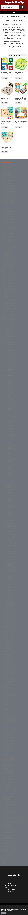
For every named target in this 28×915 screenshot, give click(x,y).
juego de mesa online (7, 654)
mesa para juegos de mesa (9, 289)
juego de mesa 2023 (7, 754)
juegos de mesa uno (7, 367)
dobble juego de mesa (8, 796)
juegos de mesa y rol (7, 363)
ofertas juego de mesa (8, 266)
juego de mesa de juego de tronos (10, 718)
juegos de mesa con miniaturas (10, 556)
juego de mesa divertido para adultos (11, 706)
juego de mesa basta (7, 739)
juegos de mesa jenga (8, 456)
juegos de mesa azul (7, 578)
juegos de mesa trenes (8, 372)
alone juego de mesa (7, 862)
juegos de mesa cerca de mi (9, 567)
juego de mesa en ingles (8, 695)
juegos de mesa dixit (7, 503)
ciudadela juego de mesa (8, 824)
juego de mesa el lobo (8, 698)
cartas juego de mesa (7, 838)
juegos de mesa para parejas (9, 409)
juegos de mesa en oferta (8, 494)
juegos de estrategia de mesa (9, 597)
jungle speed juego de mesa (9, 324)
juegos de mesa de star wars (9, 517)
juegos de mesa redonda (8, 398)
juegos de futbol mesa (8, 592)
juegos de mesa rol (7, 395)
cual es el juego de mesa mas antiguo (11, 812)
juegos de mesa (6, 586)
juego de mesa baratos (8, 742)
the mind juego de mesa (8, 202)
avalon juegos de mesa (8, 856)
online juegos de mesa (8, 263)
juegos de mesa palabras (8, 423)
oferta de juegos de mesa (8, 274)
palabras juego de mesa (8, 258)
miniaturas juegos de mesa (9, 286)
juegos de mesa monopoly (9, 433)
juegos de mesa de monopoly (9, 529)
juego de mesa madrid (8, 667)
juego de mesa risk (7, 642)
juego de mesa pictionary (8, 645)
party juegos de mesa (7, 252)
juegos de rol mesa (7, 347)
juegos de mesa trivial (8, 369)
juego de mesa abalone (8, 753)
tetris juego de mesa (7, 207)
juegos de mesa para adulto (9, 420)
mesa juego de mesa (7, 294)
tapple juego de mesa (7, 208)
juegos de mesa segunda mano (10, 391)
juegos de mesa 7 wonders (9, 584)
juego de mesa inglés (7, 678)
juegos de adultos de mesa (9, 603)
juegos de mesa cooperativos (9, 547)
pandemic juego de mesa (8, 255)
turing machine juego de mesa (9, 180)
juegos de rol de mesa (8, 350)
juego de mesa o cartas (8, 659)
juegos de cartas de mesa (8, 601)
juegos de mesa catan (8, 568)
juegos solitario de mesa (8, 328)
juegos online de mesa (8, 334)
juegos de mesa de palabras (9, 528)
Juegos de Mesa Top (14, 2)
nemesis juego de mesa (8, 275)
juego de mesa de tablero (8, 712)
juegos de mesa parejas (8, 406)
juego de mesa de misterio (9, 717)
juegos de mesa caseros (8, 570)
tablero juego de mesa (8, 219)
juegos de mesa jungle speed (9, 451)
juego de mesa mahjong (8, 665)
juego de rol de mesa (7, 622)
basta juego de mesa (7, 848)
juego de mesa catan (7, 735)
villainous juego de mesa (8, 175)
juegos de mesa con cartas (9, 559)
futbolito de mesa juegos (8, 771)
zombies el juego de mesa (9, 166)
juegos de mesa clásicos (8, 564)
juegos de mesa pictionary (9, 403)
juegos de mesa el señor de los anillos (11, 498)
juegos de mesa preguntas (9, 400)
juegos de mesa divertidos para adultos (12, 505)
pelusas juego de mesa (8, 249)
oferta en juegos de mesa (8, 272)
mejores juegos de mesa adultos (10, 310)
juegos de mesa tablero (8, 383)
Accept (4, 912)
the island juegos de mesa (9, 203)
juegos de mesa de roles (8, 520)
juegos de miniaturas (7, 359)
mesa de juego (6, 297)
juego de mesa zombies (8, 623)
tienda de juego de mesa (8, 200)
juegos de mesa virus (7, 366)
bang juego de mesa (7, 852)
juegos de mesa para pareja (9, 411)
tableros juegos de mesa (8, 216)
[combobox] (10, 7)
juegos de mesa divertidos (9, 506)
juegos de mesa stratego (8, 384)
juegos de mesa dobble (8, 501)
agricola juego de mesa (8, 863)
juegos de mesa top (7, 375)
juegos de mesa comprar (8, 561)
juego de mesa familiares (8, 690)
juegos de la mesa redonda (9, 587)
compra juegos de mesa (8, 815)
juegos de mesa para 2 (8, 422)
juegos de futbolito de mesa (9, 590)
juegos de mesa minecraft (9, 439)
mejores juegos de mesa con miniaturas (12, 308)
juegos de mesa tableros (8, 381)
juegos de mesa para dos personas (11, 416)
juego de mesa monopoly (8, 662)
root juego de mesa (7, 239)
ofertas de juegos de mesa (9, 269)
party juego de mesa (7, 253)
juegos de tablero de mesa (9, 345)
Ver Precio (4, 78)
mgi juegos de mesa (7, 288)
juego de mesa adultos (8, 749)
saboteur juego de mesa (8, 233)
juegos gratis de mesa (8, 338)
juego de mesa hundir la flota (9, 681)
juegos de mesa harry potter (9, 467)
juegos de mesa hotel (7, 462)
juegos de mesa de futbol (8, 539)
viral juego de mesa (7, 174)
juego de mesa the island (8, 629)
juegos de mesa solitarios (8, 388)
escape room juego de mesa (9, 792)
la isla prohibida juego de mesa (10, 320)
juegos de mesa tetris (7, 380)
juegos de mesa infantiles (8, 459)
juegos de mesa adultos (8, 583)
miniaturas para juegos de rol (9, 283)
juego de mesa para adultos (9, 651)
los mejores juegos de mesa (9, 316)
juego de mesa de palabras (9, 715)
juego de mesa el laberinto (9, 700)
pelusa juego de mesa (8, 250)
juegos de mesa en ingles (8, 495)
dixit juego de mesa (7, 799)
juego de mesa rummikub (8, 639)
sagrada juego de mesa (8, 232)
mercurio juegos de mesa (8, 299)
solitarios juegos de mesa (8, 224)
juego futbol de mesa (7, 617)
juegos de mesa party (7, 405)
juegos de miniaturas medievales (10, 355)
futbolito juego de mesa (8, 770)
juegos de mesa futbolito (8, 473)
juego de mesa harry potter (9, 684)
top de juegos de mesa (8, 183)
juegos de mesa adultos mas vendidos (11, 581)
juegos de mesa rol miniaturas (9, 394)
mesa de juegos (6, 295)
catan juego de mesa (7, 834)
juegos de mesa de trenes (8, 514)
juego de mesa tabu (7, 631)
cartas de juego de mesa (8, 841)
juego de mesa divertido (8, 707)
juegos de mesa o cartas (8, 430)
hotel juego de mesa (7, 760)
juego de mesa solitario (8, 636)
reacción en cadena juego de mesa (10, 242)
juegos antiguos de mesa (8, 609)
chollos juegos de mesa (8, 826)
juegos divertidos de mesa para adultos (12, 341)
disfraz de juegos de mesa (9, 802)
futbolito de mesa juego (8, 773)
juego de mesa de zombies (9, 710)
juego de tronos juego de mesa (10, 618)
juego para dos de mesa (8, 612)
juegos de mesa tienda (8, 378)
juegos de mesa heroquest (9, 464)
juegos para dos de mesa (8, 331)
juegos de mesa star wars (8, 386)
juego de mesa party (7, 648)
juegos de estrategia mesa (9, 595)
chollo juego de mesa (7, 831)
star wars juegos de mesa (8, 222)
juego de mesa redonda (8, 643)
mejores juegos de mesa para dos (10, 303)
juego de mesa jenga (7, 676)
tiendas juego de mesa (8, 186)
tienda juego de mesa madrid (9, 194)
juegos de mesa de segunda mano (10, 519)
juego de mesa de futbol (8, 721)
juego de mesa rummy (8, 637)
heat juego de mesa (7, 763)
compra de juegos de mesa (9, 817)
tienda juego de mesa (7, 197)
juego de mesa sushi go (8, 634)
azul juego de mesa (7, 854)
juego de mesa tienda (7, 628)
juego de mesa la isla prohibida (10, 671)
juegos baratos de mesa (8, 607)
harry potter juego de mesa (9, 767)
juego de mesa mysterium (8, 661)
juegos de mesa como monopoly (10, 562)
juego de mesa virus (7, 626)
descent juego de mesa (8, 810)
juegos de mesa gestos (8, 472)
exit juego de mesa (7, 784)
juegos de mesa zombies (8, 361)
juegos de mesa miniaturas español (11, 436)
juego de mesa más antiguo (9, 664)
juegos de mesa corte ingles (9, 545)
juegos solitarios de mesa (8, 327)
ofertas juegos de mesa (8, 264)
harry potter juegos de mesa (9, 765)
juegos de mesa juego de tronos (10, 455)
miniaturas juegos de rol (8, 285)
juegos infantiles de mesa (8, 336)
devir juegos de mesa (7, 806)
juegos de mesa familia (8, 483)
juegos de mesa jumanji (8, 453)
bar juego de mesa (7, 851)
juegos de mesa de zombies (9, 511)
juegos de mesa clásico (8, 565)
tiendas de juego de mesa (8, 189)
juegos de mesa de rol (8, 522)
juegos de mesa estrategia (9, 484)
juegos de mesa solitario (8, 389)
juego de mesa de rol (7, 714)
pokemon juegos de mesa (8, 246)
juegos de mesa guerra (8, 469)
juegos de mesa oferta (8, 428)
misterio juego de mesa (8, 281)
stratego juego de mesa (8, 221)
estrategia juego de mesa (8, 788)
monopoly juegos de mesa (9, 278)
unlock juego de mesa (8, 178)
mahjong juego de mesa (8, 314)
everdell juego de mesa (8, 785)
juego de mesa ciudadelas (9, 734)
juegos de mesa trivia (7, 370)
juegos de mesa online (8, 425)
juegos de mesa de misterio (9, 531)
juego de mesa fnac (7, 689)
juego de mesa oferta (7, 657)
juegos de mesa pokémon (8, 402)
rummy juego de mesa (8, 235)
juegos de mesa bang (7, 576)
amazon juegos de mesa (8, 859)
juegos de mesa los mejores (9, 445)
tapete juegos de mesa (8, 213)
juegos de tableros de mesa (9, 344)
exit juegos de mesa (7, 782)
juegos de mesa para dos (8, 417)
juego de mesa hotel (7, 682)
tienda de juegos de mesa (8, 199)
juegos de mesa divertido (8, 508)
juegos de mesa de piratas (9, 525)
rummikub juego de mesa (8, 236)
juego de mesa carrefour (8, 737)
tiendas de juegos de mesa (9, 188)
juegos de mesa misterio (8, 434)
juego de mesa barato (8, 743)
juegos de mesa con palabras (9, 553)
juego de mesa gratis (7, 685)
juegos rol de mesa (7, 330)
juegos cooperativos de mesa (9, 604)
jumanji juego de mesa (8, 325)
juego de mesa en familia (8, 696)
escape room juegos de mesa (9, 790)
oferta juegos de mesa (8, 271)
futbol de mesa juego (7, 776)
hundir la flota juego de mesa (9, 759)
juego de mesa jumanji (8, 675)
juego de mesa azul (7, 746)
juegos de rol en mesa (8, 349)
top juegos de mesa (7, 182)
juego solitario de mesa (8, 611)
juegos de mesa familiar (8, 481)
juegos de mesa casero (8, 572)
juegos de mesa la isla (8, 450)
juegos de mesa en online (8, 492)
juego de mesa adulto (8, 751)
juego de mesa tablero (8, 632)
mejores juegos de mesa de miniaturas (11, 306)
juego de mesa (6, 756)
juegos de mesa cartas (8, 573)
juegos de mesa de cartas (8, 544)
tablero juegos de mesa (8, 217)
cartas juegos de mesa (8, 837)
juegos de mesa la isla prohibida (10, 448)
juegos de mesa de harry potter (10, 536)
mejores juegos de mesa (8, 311)
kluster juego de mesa (8, 322)
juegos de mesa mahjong (8, 444)
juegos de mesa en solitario (9, 487)
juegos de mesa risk (7, 397)
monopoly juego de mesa (8, 280)
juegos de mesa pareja (8, 408)
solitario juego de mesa (8, 225)
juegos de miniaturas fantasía (9, 356)
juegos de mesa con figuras (9, 558)
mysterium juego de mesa (8, 277)
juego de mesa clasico (8, 732)
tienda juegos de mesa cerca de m (10, 191)
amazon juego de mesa (8, 860)
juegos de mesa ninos (8, 431)
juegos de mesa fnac (7, 476)
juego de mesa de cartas (8, 724)
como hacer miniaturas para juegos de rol (12, 820)
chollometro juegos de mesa (9, 827)
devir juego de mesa (7, 807)
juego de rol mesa (7, 620)
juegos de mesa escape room (9, 486)
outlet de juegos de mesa (8, 261)
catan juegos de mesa (8, 832)
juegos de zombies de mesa (9, 342)
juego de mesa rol (7, 640)
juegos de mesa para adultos (9, 419)
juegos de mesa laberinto (8, 447)
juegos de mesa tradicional (9, 373)
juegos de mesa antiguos (8, 579)
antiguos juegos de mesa (8, 857)
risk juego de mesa (7, 241)
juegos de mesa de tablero (9, 515)
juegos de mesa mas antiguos (9, 442)
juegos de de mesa (7, 598)
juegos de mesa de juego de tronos (11, 534)
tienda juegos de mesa (8, 193)
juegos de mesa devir (7, 509)
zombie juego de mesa (8, 168)
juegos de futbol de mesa (8, 593)
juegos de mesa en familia (9, 497)
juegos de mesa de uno (8, 512)
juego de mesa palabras (8, 653)
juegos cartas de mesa (8, 606)
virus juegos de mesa (7, 171)
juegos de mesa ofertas (8, 427)
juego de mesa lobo (7, 668)
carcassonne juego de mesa (9, 843)
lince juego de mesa (7, 317)
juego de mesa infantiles (8, 679)
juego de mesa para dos (8, 650)
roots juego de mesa (7, 238)
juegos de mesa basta (8, 575)
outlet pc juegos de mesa (8, 260)
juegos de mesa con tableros (9, 548)
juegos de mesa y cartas (8, 364)
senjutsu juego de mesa (8, 230)
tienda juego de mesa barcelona (10, 196)
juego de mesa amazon (8, 748)
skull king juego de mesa (8, 228)
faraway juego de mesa (8, 781)
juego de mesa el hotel (8, 701)
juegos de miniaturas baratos (9, 358)
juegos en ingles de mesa (8, 339)
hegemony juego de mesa (8, 762)
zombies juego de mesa (8, 164)
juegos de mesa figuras (8, 478)
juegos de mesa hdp (7, 466)
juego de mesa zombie (8, 625)
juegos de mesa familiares (9, 480)
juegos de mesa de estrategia (9, 542)
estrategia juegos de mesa (9, 787)
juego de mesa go (7, 687)
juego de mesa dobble (8, 704)
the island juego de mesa (8, 205)
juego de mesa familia (8, 693)
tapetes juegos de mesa (8, 210)
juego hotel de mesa (7, 615)
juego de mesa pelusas (8, 646)
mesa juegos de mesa (8, 292)
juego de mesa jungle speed (9, 673)
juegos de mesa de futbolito (9, 537)
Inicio (2, 16)
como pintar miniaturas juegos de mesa (12, 818)
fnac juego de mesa (7, 779)
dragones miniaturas (7, 795)
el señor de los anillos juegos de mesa (11, 793)
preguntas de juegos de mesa (9, 244)
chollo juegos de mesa (8, 829)
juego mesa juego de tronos (9, 614)
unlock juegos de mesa (8, 177)
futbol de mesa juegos (8, 774)
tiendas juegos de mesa (8, 185)
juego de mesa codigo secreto (9, 729)
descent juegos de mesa (8, 809)
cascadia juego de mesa (8, 835)
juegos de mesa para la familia (10, 412)
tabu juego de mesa (7, 214)
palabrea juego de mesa (8, 256)
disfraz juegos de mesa (8, 801)
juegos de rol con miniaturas (9, 352)
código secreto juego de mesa (9, 821)
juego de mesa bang (7, 745)
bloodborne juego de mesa (9, 845)
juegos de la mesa (7, 589)
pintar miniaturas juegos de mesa (10, 247)
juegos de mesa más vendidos (10, 441)
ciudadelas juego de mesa (9, 823)
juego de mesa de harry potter (9, 720)
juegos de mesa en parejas (9, 489)
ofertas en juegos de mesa (9, 267)
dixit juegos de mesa (7, 798)
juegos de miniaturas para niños (10, 353)
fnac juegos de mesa (7, 778)
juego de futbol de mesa (8, 757)
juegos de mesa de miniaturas (9, 533)
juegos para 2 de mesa (8, 333)
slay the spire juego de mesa (9, 227)
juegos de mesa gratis (8, 470)
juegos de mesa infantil (8, 461)
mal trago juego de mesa (8, 313)
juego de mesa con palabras (9, 726)
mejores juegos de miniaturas (9, 302)
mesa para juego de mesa (8, 291)
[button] (14, 12)
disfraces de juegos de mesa (9, 804)
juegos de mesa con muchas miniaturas (12, 554)
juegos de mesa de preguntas (9, 523)
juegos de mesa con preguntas (10, 551)
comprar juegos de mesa (8, 813)
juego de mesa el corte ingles (9, 703)
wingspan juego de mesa (8, 169)
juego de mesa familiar (8, 692)
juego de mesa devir (7, 709)
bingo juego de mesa (7, 846)
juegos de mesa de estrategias (10, 540)
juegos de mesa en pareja (8, 490)
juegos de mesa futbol (8, 475)
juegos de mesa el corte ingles (9, 500)
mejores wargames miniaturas (10, 300)
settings (10, 910)
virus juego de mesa (7, 172)
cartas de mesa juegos (8, 840)
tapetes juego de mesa (8, 211)
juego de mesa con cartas (8, 728)
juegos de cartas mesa (8, 600)
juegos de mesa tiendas (8, 377)
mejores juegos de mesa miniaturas (11, 305)
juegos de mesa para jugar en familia (11, 414)
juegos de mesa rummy (8, 392)
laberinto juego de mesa (8, 319)
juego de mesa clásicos (8, 731)
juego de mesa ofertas (8, 656)
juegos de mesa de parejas (9, 526)
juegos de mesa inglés (8, 458)
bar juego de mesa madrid (9, 849)
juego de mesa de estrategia (9, 723)
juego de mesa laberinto (8, 670)
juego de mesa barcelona (8, 740)
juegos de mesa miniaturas (9, 437)
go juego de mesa (7, 768)
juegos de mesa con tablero (9, 550)
